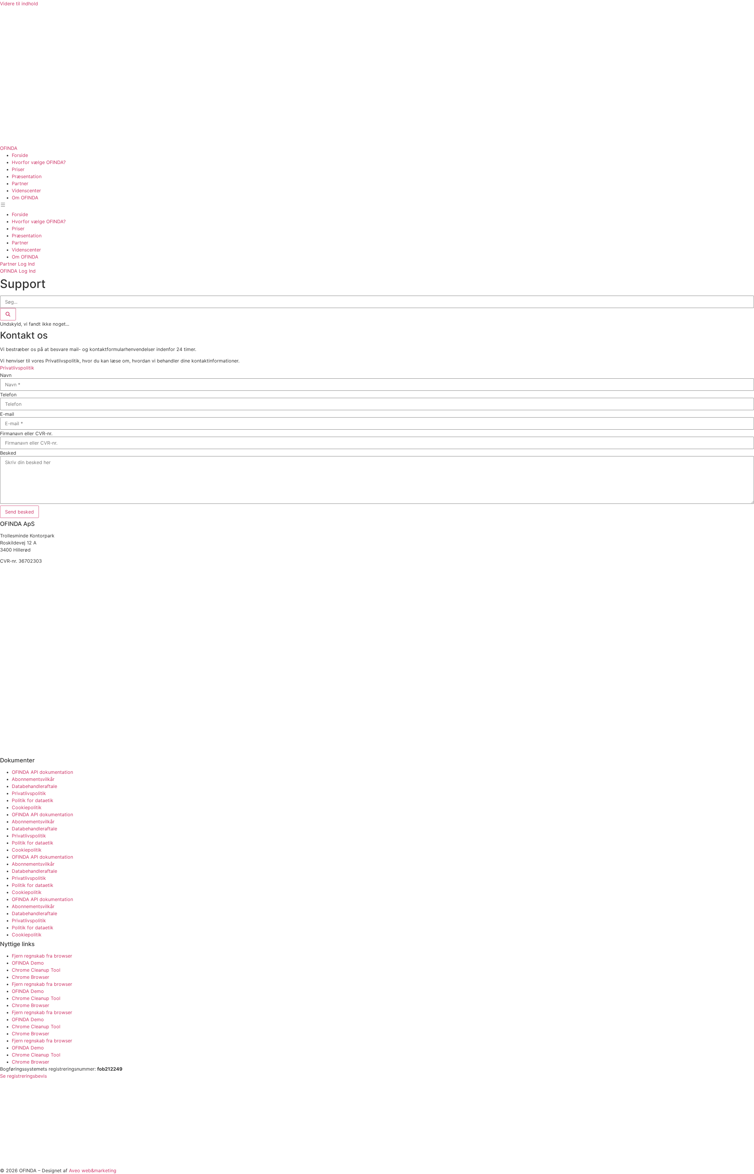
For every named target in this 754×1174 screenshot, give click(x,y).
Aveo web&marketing (92, 1170)
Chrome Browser (30, 977)
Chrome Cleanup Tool (36, 970)
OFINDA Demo (28, 963)
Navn (5, 375)
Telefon (8, 394)
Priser (18, 169)
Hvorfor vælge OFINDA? (39, 162)
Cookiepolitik (27, 807)
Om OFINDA (25, 198)
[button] (5, 206)
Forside (20, 155)
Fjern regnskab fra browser (42, 956)
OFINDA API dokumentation (42, 772)
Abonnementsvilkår (33, 779)
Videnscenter (26, 190)
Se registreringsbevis (23, 1076)
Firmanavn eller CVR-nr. (26, 433)
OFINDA (8, 148)
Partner (20, 183)
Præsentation (27, 176)
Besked (8, 453)
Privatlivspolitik (29, 793)
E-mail (7, 414)
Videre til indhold (19, 3)
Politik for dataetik (32, 800)
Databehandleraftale (34, 786)
